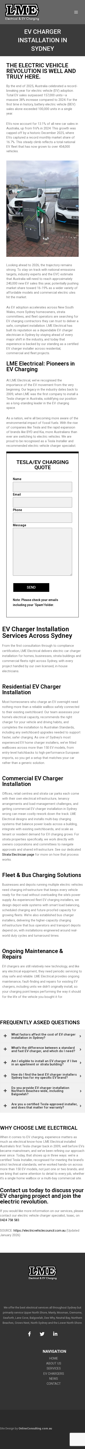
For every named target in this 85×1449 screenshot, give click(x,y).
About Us (53, 1363)
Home (53, 1358)
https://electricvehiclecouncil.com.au (40, 1230)
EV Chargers (53, 1374)
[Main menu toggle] (76, 12)
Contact (54, 1384)
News (53, 1379)
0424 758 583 (9, 1220)
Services (54, 1368)
